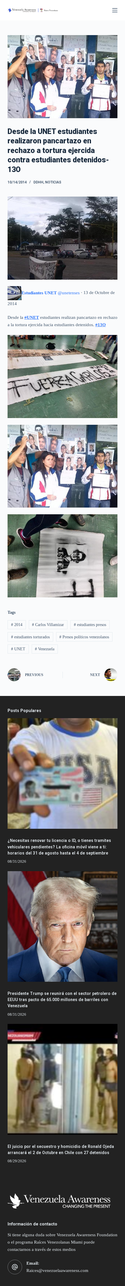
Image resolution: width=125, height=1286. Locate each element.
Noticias (53, 182)
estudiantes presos (90, 625)
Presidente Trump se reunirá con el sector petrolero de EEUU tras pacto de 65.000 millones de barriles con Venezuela (62, 999)
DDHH (38, 182)
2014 (16, 625)
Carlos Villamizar (48, 625)
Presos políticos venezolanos (84, 637)
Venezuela (44, 649)
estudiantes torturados (30, 637)
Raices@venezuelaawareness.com (57, 1270)
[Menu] (114, 10)
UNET (18, 649)
